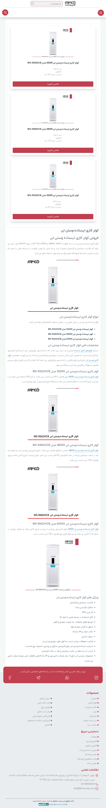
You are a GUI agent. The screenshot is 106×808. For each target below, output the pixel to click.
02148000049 (88, 784)
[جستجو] (33, 3)
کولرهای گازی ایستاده (82, 350)
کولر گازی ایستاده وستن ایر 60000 (83, 529)
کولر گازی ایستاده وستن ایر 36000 (83, 376)
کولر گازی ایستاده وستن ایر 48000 (83, 450)
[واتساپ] (67, 677)
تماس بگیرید (53, 84)
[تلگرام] (38, 677)
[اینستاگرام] (96, 677)
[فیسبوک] (9, 677)
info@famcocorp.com (84, 788)
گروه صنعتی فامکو (43, 801)
